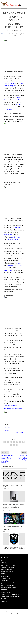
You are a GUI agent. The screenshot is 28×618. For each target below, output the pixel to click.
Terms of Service (5, 578)
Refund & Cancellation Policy (8, 587)
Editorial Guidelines (6, 569)
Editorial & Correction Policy (8, 566)
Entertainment (17, 30)
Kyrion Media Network (7, 571)
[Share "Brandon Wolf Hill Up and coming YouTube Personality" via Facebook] (4, 441)
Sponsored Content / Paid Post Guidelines (12, 594)
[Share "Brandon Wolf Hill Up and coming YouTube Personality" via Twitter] (7, 441)
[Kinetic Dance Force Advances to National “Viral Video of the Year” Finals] (14, 476)
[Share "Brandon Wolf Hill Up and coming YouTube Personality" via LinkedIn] (20, 441)
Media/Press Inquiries (7, 603)
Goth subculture (13, 265)
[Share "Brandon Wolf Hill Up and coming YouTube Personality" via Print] (17, 445)
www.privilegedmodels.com (13, 408)
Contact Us (4, 601)
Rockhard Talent (9, 83)
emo (19, 263)
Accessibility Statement (7, 567)
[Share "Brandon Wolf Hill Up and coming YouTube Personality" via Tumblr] (14, 441)
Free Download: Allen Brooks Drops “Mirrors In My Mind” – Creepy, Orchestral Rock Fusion (13, 528)
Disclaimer (4, 584)
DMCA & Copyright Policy (7, 585)
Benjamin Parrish (17, 100)
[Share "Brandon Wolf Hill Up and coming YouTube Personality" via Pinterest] (17, 441)
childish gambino (17, 237)
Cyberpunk (7, 270)
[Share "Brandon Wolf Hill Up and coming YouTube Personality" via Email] (14, 445)
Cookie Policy (4, 580)
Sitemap (3, 605)
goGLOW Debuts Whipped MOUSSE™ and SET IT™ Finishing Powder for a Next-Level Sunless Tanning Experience (13, 507)
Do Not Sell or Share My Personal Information (13, 582)
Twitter (6, 430)
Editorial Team (5, 564)
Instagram (19, 432)
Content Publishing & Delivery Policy (10, 596)
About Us (3, 562)
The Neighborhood (13, 239)
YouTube (7, 428)
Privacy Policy (4, 576)
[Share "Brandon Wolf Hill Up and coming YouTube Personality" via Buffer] (23, 441)
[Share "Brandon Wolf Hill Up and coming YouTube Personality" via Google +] (10, 441)
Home (2, 560)
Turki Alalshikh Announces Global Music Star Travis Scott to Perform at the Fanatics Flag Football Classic (14, 548)
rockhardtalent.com (10, 406)
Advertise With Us (6, 592)
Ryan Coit (19, 104)
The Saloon (9, 109)
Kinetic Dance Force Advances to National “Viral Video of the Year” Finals (13, 485)
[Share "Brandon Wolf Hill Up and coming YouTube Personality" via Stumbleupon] (10, 445)
